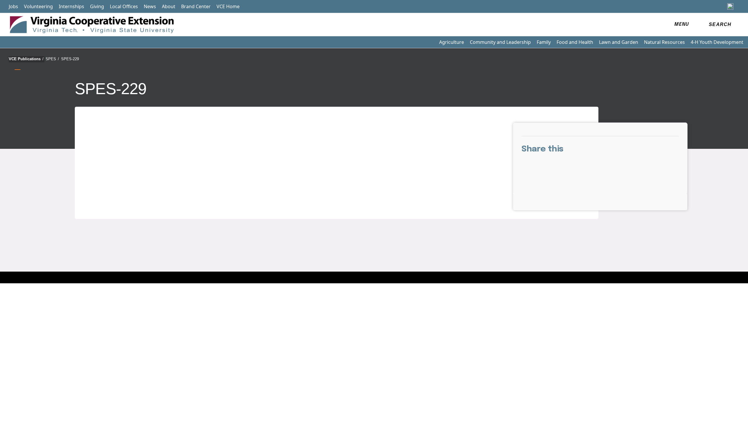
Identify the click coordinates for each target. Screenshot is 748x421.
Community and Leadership (500, 42)
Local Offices (124, 6)
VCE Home (228, 6)
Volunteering (38, 6)
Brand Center (196, 6)
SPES (52, 59)
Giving (97, 6)
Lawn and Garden (618, 42)
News (150, 6)
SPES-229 (70, 59)
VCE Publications (26, 59)
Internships (71, 6)
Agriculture (451, 42)
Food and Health (575, 42)
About (168, 6)
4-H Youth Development (717, 42)
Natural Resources (664, 42)
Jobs (13, 6)
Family (544, 42)
